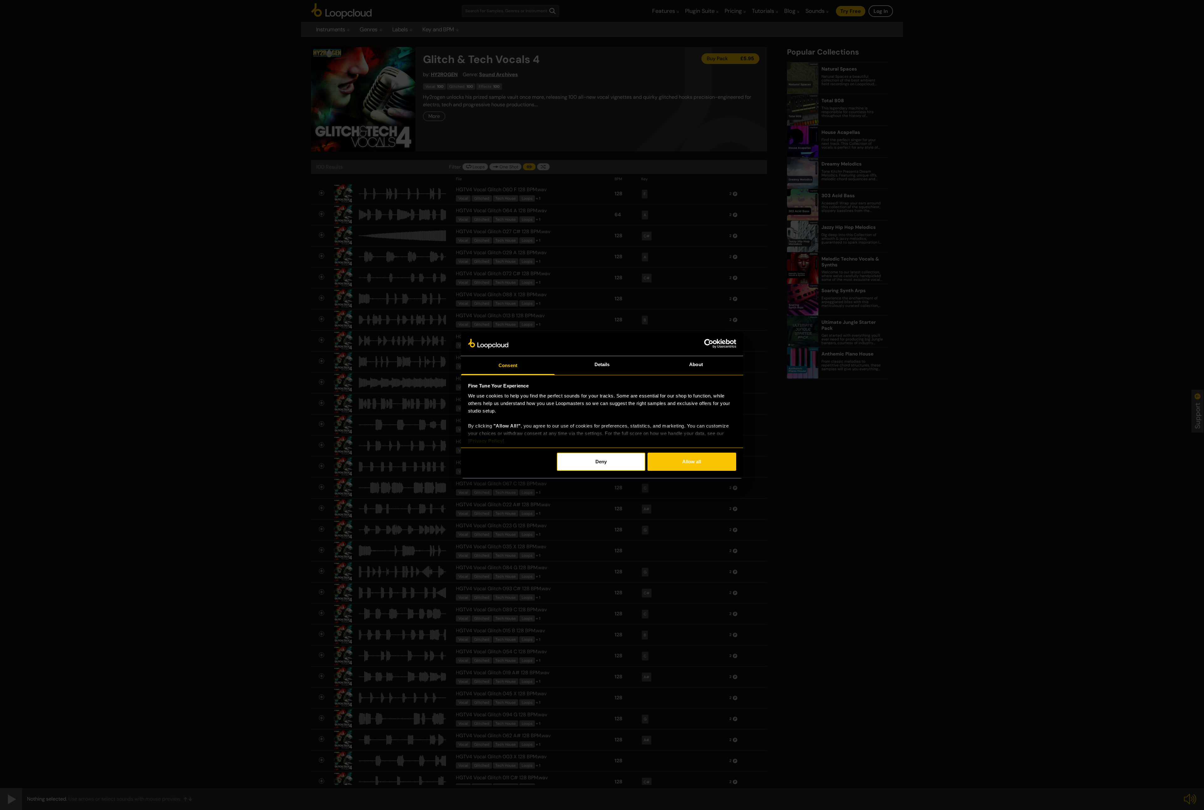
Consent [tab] (508, 365)
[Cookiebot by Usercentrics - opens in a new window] (708, 343)
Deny (601, 461)
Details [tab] (602, 364)
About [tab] (696, 364)
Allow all (691, 461)
